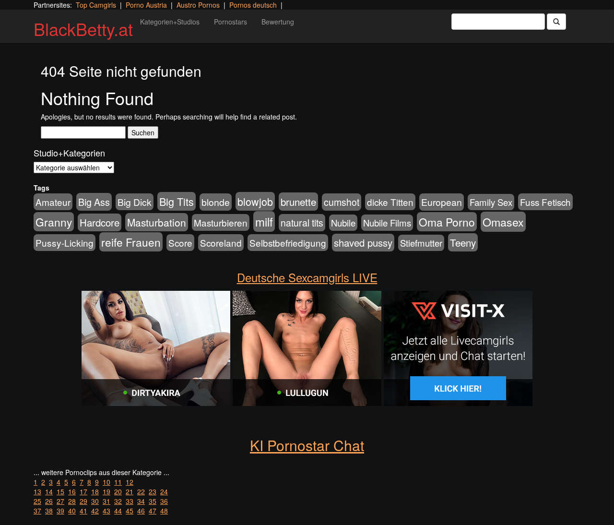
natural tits (302, 222)
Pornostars (230, 21)
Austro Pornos (198, 5)
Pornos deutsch (253, 5)
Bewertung (277, 21)
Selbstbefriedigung (287, 242)
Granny (53, 221)
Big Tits (176, 201)
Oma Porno (447, 221)
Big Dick (135, 201)
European (441, 202)
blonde (215, 202)
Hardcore (99, 222)
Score (180, 242)
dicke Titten (390, 201)
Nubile (343, 222)
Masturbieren (221, 222)
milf (264, 221)
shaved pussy (363, 243)
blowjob (255, 201)
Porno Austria (146, 5)
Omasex (503, 222)
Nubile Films (387, 222)
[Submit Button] (556, 21)
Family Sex (491, 202)
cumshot (341, 202)
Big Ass (94, 202)
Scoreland (221, 242)
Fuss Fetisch (545, 201)
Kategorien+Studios (170, 21)
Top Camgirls (96, 5)
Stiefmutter (421, 243)
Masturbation (156, 222)
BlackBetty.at (83, 28)
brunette (298, 201)
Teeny (463, 242)
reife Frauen (131, 242)
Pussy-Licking (64, 242)
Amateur (53, 201)
